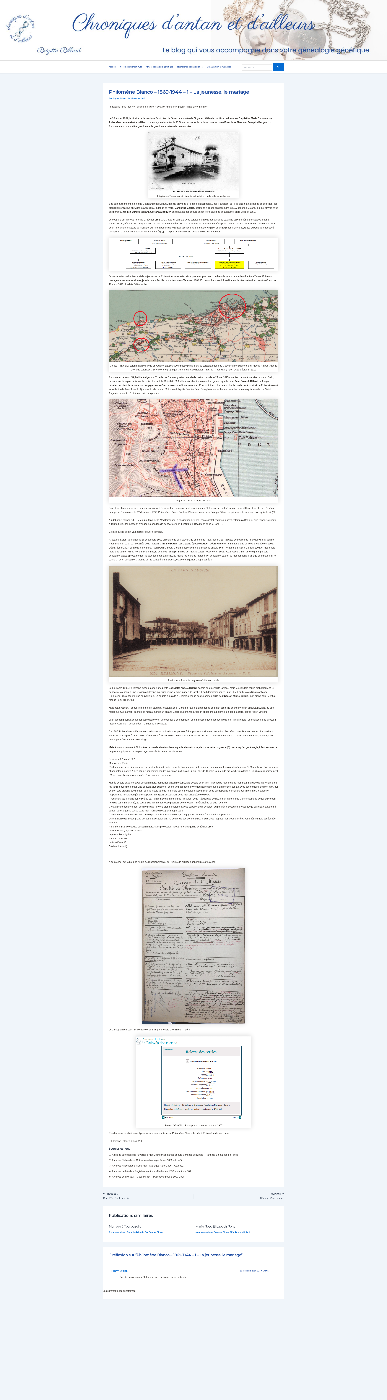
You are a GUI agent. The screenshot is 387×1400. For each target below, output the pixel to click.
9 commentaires (203, 1232)
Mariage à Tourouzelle (125, 1226)
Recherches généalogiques (190, 67)
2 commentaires (117, 1232)
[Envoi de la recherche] (278, 67)
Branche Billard (135, 1232)
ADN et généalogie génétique (159, 67)
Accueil (112, 67)
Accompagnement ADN (131, 67)
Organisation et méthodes (219, 67)
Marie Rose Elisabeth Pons (215, 1226)
